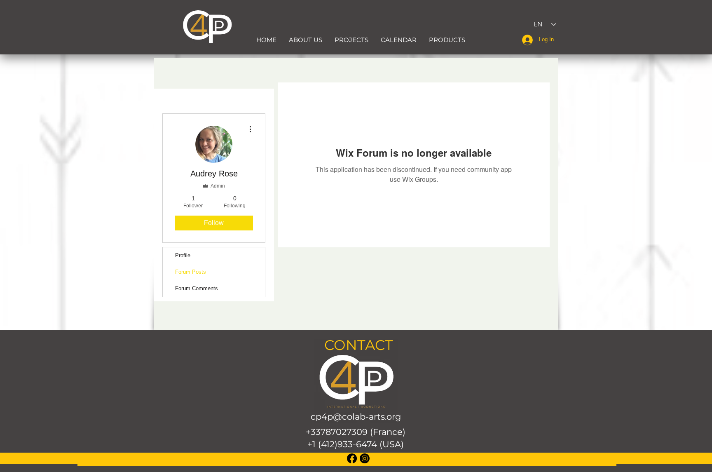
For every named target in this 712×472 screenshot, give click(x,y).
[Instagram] (365, 458)
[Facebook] (352, 458)
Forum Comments (196, 288)
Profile (182, 255)
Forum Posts (190, 272)
